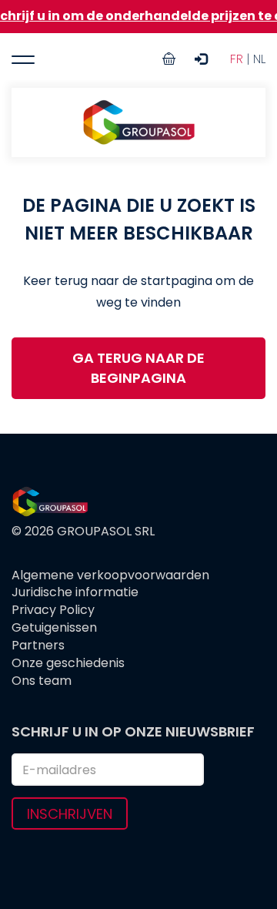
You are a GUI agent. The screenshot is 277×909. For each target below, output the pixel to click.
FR (236, 59)
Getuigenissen (54, 627)
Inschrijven (69, 813)
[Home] (138, 122)
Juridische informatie (75, 592)
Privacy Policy (53, 610)
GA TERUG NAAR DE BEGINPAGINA (138, 367)
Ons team (42, 681)
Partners (38, 645)
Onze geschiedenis (68, 663)
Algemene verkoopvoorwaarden (110, 575)
